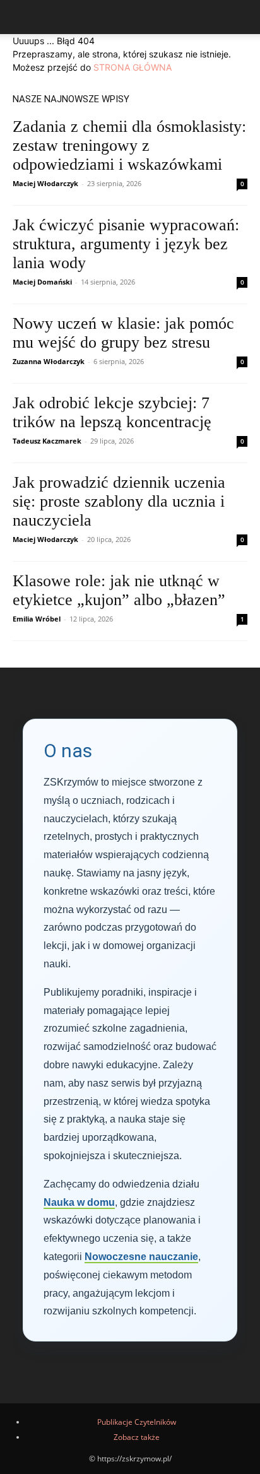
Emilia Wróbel (37, 618)
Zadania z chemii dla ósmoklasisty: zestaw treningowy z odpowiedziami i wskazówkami (129, 145)
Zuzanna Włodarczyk (49, 361)
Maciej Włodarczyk (45, 183)
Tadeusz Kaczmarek (47, 440)
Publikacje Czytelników (136, 1422)
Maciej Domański (42, 281)
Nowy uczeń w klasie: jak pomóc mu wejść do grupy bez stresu (123, 332)
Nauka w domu (79, 1202)
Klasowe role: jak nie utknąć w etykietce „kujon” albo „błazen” (119, 590)
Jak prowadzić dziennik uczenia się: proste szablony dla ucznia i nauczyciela (119, 501)
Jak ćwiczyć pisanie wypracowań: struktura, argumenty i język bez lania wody (126, 244)
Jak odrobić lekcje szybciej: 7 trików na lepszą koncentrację (112, 412)
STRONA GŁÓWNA (132, 67)
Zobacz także (137, 1437)
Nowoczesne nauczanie (141, 1256)
